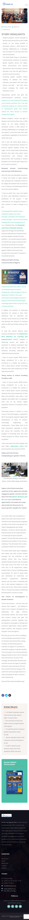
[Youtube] (20, 906)
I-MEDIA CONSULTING (19, 916)
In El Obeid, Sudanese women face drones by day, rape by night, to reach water (14, 715)
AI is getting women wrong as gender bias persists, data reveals (14, 732)
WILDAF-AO (16, 27)
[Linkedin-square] (16, 906)
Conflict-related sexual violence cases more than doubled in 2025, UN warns (12, 748)
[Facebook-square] (8, 906)
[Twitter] (12, 906)
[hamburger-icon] (26, 5)
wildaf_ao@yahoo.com (10, 889)
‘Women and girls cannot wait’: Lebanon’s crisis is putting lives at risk (14, 740)
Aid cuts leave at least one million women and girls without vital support (14, 723)
